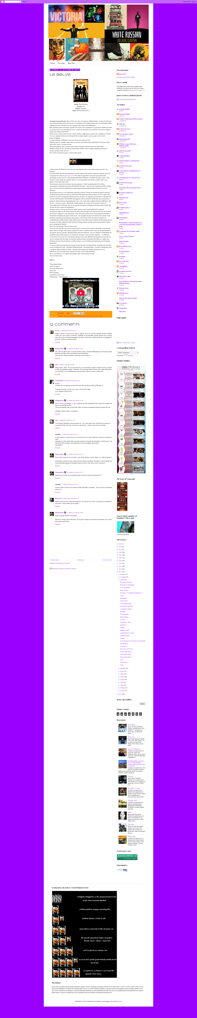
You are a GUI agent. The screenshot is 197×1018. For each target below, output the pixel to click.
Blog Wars (71, 63)
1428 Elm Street (123, 293)
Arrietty (122, 627)
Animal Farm (123, 308)
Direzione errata (123, 288)
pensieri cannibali (124, 109)
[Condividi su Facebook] (81, 313)
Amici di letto (123, 601)
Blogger (119, 1001)
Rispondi (57, 342)
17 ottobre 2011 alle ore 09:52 (68, 330)
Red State (122, 611)
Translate (130, 355)
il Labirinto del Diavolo (126, 193)
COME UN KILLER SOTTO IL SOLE (130, 119)
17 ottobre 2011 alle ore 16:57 (69, 484)
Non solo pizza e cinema (126, 134)
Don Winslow (78, 316)
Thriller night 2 (132, 836)
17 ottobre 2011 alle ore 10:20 (75, 348)
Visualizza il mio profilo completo (126, 77)
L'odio (122, 665)
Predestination (131, 725)
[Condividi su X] (79, 313)
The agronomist (124, 614)
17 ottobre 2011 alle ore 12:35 (75, 454)
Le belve (122, 619)
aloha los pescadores (125, 151)
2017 (120, 555)
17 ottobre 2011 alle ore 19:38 (70, 498)
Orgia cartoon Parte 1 (126, 657)
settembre (123, 668)
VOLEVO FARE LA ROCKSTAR (129, 161)
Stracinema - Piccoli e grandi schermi (130, 188)
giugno (122, 676)
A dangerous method (125, 609)
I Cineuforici (123, 303)
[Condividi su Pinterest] (83, 313)
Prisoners (130, 776)
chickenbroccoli (123, 198)
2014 (120, 563)
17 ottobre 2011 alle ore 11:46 (69, 434)
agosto (122, 671)
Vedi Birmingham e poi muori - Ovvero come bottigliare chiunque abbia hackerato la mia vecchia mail (136, 763)
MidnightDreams (124, 213)
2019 (120, 549)
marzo (122, 685)
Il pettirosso (123, 625)
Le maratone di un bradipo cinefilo (129, 231)
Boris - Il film (124, 590)
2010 (120, 694)
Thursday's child (132, 800)
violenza (100, 316)
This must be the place (126, 582)
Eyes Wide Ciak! (124, 261)
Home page (81, 560)
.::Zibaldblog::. (123, 266)
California (60, 316)
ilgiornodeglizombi (124, 139)
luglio (122, 674)
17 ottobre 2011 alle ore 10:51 (66, 364)
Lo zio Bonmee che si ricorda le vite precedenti (132, 641)
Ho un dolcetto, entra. (125, 246)
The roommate (124, 617)
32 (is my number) (125, 587)
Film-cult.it (122, 311)
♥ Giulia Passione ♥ (124, 208)
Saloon (52, 63)
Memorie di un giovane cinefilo (128, 298)
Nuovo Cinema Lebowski (126, 236)
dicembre (123, 574)
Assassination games (125, 603)
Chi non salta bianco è (126, 651)
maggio (122, 679)
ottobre (122, 580)
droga (83, 316)
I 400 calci (122, 124)
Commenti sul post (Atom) (62, 563)
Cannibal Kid (59, 381)
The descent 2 (124, 662)
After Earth (131, 824)
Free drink (61, 63)
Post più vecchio (106, 560)
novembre (123, 577)
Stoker (129, 812)
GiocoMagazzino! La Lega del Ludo (129, 178)
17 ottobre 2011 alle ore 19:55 (75, 512)
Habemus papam (124, 630)
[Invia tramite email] (74, 313)
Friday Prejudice (124, 241)
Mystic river (131, 737)
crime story (66, 316)
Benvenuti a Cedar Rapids (127, 585)
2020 (120, 547)
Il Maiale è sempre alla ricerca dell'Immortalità (127, 145)
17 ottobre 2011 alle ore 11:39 (66, 420)
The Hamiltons (124, 643)
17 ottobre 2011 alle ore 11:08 (75, 400)
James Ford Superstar (134, 749)
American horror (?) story (127, 633)
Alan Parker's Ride (124, 276)
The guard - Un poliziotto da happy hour (131, 593)
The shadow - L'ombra (134, 788)
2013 (120, 566)
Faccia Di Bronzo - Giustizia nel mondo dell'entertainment (130, 282)
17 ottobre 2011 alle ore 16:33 (75, 472)
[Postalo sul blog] (76, 313)
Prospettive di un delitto (126, 606)
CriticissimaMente (124, 156)
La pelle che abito (125, 635)
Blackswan (58, 498)
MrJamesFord (59, 349)
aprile (122, 682)
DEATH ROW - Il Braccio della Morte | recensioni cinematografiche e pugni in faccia (130, 224)
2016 (120, 558)
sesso (96, 316)
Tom (56, 365)
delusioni (72, 316)
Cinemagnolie (123, 218)
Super (121, 595)
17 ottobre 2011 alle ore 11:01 (72, 380)
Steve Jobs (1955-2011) (126, 649)
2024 (120, 544)
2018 (120, 552)
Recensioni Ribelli (124, 114)
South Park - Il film (125, 622)
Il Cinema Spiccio (124, 251)
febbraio (122, 688)
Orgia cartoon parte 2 (126, 654)
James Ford (122, 74)
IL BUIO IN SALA (125, 129)
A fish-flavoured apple (125, 183)
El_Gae (57, 331)
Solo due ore (123, 646)
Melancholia (123, 598)
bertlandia (122, 256)
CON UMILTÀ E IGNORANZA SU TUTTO (129, 172)
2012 (120, 569)
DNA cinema (123, 203)
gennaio (122, 690)
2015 (120, 560)
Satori (65, 178)
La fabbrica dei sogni (125, 166)
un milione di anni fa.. (125, 271)
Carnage (122, 638)
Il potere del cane (68, 175)
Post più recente (54, 560)
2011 (120, 572)
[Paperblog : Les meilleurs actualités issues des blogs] (122, 871)
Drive (121, 659)
